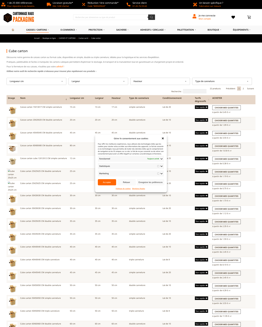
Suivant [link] (250, 88)
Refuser (126, 182)
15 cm (72, 107)
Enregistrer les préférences (151, 182)
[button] (162, 138)
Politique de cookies (123, 188)
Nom (23, 97)
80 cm (72, 145)
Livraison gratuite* (63, 2)
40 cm (72, 246)
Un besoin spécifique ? (211, 2)
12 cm (72, 158)
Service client (140, 2)
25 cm (72, 171)
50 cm (72, 285)
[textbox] (17, 81)
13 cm (97, 107)
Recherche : (176, 91)
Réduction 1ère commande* (103, 2)
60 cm (72, 323)
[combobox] (36, 81)
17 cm (114, 107)
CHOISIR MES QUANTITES (226, 107)
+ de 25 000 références (19, 2)
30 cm (72, 195)
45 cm (72, 132)
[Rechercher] (151, 17)
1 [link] (239, 88)
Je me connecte (207, 15)
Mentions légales (138, 188)
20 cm (72, 119)
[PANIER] (249, 17)
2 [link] (243, 88)
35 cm (72, 221)
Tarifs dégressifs (200, 99)
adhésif (59, 66)
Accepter (107, 182)
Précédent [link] (230, 88)
